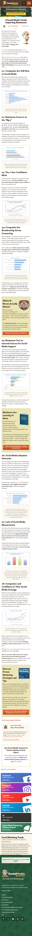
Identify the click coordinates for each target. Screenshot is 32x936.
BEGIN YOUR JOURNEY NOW (16, 14)
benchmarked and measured (13, 57)
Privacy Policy (23, 887)
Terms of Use (15, 887)
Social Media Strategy (13, 720)
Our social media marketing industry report (12, 907)
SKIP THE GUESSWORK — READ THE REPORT (15, 447)
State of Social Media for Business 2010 (18, 649)
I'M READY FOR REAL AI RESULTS (16, 333)
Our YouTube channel (7, 902)
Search (24, 3)
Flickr (20, 138)
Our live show (5, 904)
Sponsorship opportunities (8, 912)
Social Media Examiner (10, 3)
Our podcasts (5, 899)
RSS (3, 914)
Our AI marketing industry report (10, 909)
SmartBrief (5, 50)
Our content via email (7, 897)
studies (19, 482)
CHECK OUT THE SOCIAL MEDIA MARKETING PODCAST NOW (16, 712)
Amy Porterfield (17, 727)
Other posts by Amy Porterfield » (11, 740)
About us (4, 894)
